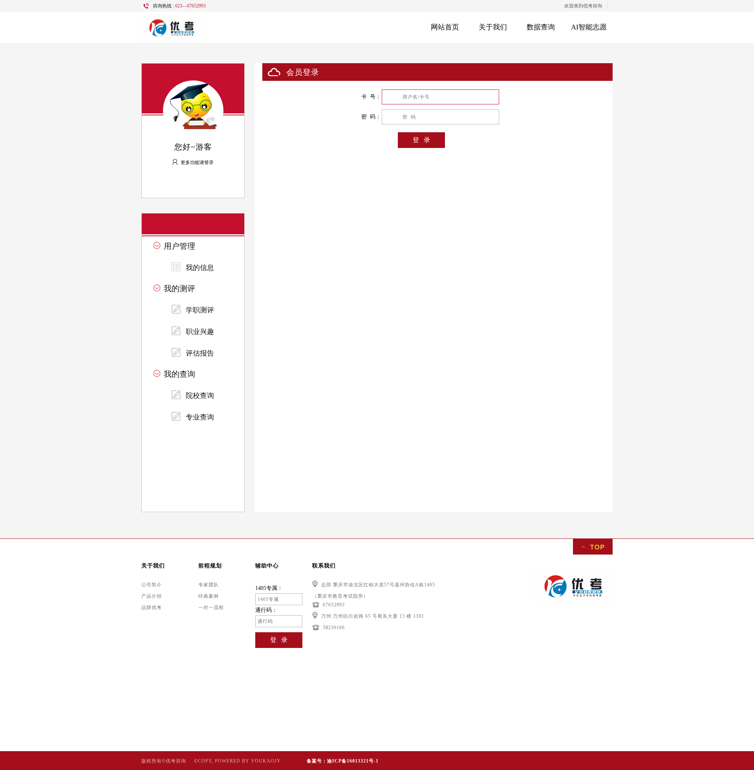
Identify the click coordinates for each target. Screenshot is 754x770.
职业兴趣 (200, 332)
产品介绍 (151, 596)
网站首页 (445, 27)
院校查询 (200, 396)
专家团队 (208, 585)
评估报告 (200, 353)
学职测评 (200, 310)
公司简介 (151, 585)
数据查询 (541, 27)
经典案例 (208, 596)
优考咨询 (592, 6)
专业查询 (200, 417)
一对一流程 (211, 607)
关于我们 (493, 27)
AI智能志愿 (589, 27)
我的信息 (200, 268)
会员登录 (302, 72)
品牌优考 (151, 607)
